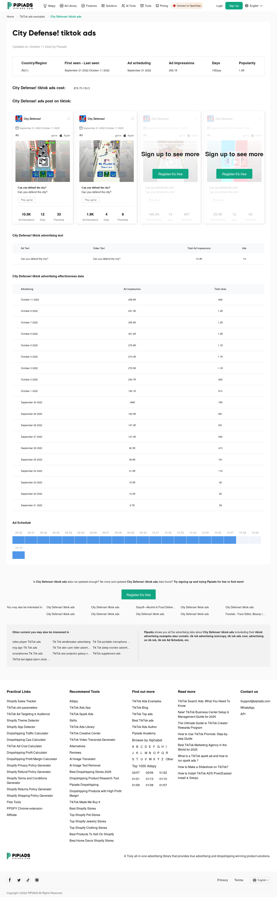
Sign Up (234, 6)
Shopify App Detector (21, 727)
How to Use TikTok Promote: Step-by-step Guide (203, 736)
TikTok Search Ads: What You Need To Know (204, 703)
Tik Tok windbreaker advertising (71, 642)
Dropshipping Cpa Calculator (26, 739)
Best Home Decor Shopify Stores (92, 840)
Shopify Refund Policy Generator (29, 772)
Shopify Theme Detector (23, 720)
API (242, 714)
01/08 (149, 785)
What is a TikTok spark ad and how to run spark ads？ (203, 758)
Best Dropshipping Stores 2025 (90, 772)
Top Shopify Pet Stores (85, 815)
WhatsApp (247, 707)
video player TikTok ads (26, 642)
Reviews (75, 752)
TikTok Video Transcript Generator (92, 739)
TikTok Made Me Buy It (85, 802)
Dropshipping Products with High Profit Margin (95, 793)
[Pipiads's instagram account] (37, 880)
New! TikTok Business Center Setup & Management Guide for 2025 (203, 714)
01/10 (163, 778)
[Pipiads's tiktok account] (28, 880)
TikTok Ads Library (82, 727)
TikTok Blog (140, 707)
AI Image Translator (83, 759)
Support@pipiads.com (255, 701)
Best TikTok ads (143, 720)
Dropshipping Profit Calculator (27, 752)
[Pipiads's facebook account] (10, 880)
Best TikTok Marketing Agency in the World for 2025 (202, 747)
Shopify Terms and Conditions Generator (27, 780)
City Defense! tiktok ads (61, 607)
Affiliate (12, 815)
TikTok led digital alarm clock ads (32, 659)
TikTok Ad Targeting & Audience (28, 714)
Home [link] (11, 16)
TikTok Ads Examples (146, 701)
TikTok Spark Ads (81, 714)
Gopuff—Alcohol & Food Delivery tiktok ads (158, 607)
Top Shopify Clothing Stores (88, 827)
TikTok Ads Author (144, 727)
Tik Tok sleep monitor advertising (112, 647)
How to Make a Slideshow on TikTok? (203, 767)
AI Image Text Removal (85, 765)
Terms (238, 880)
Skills (73, 720)
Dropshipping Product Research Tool (94, 778)
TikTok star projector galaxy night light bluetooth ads (73, 653)
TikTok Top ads (142, 714)
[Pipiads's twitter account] (19, 880)
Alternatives (77, 746)
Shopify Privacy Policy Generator (29, 765)
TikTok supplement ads (106, 653)
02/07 (136, 772)
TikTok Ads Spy (80, 707)
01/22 (163, 772)
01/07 (163, 785)
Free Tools (14, 802)
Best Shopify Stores (83, 808)
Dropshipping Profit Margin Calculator (32, 759)
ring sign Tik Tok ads (24, 647)
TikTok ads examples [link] (33, 16)
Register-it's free (170, 173)
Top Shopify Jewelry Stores (88, 821)
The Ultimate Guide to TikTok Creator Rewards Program (203, 725)
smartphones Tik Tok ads (27, 653)
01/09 (136, 785)
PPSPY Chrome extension (24, 808)
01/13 (149, 778)
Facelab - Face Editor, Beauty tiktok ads (248, 614)
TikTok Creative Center (85, 733)
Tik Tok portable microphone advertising (113, 642)
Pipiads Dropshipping (84, 784)
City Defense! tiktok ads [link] (66, 16)
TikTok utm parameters (22, 707)
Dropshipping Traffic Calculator (27, 733)
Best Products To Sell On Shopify (92, 834)
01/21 (136, 778)
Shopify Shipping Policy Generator (30, 795)
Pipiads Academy (144, 733)
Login (219, 6)
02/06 (149, 772)
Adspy (74, 701)
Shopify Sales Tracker (21, 701)
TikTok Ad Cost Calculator (24, 746)
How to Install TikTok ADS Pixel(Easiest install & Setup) (204, 775)
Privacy (222, 880)
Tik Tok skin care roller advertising (73, 647)
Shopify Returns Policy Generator (29, 789)
